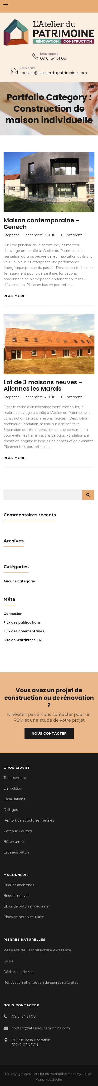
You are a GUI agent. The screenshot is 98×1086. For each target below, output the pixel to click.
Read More (14, 296)
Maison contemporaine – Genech (42, 223)
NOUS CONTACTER (49, 733)
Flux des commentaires (24, 631)
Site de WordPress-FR (22, 640)
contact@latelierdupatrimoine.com (53, 73)
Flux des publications (22, 622)
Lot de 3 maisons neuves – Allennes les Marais (43, 385)
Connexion (13, 613)
